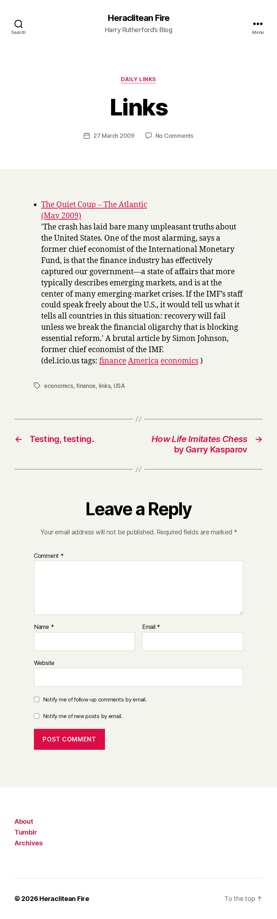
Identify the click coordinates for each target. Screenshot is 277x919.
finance (112, 361)
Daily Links (138, 79)
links (105, 385)
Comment (49, 556)
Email (151, 627)
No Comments (174, 135)
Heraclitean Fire (138, 18)
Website (44, 662)
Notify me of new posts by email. (82, 716)
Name (44, 627)
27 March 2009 (114, 135)
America (143, 361)
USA (119, 385)
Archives (28, 843)
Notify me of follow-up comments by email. (95, 699)
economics (179, 361)
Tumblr (25, 832)
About (23, 821)
